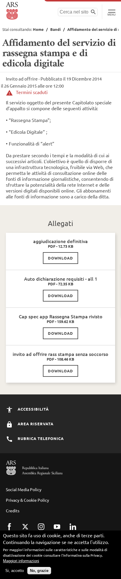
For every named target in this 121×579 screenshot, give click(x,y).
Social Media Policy (23, 489)
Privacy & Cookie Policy (27, 500)
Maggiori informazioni (21, 561)
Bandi (55, 29)
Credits (12, 510)
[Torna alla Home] (12, 11)
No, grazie (39, 570)
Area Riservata (34, 423)
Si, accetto (14, 570)
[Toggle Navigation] (111, 11)
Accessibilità (32, 408)
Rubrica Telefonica (40, 438)
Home (38, 29)
